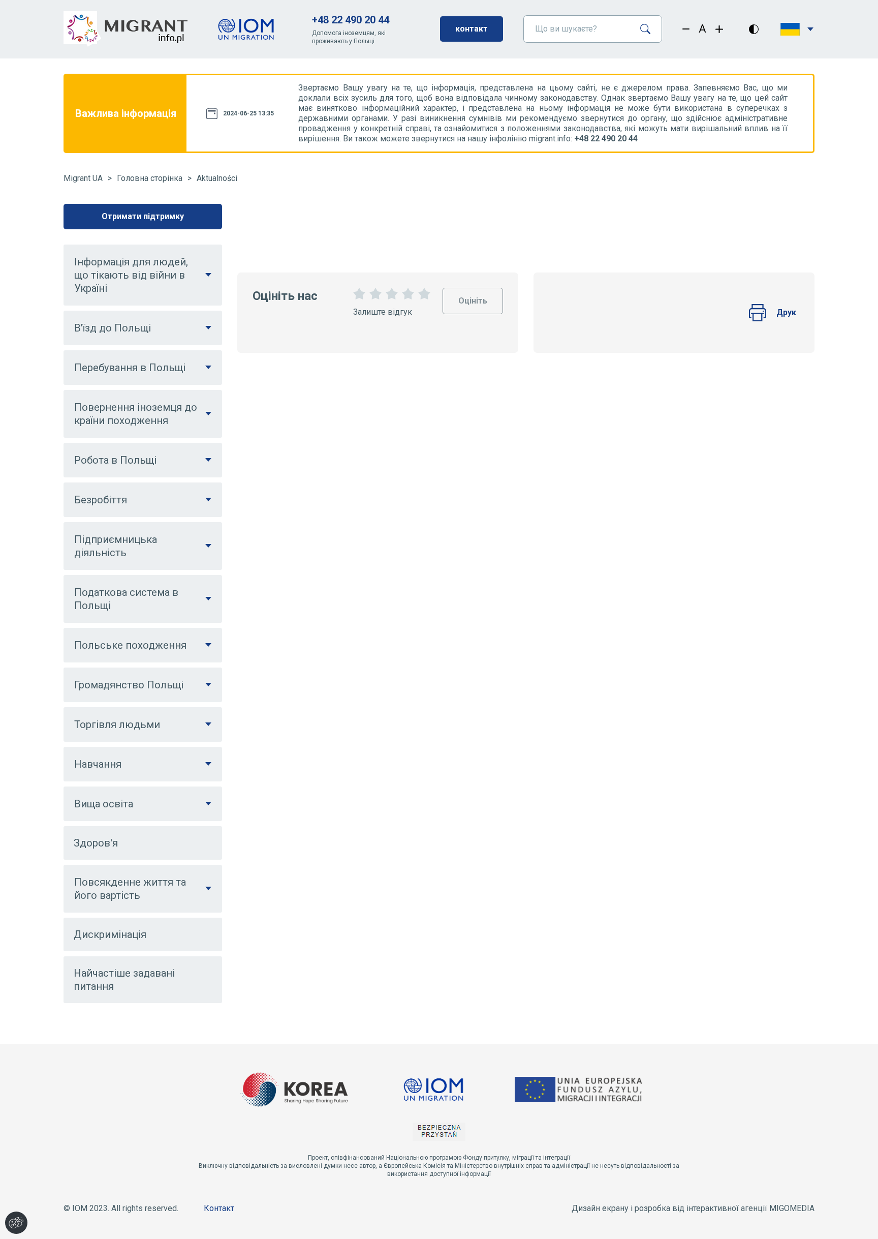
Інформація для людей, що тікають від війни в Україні (131, 275)
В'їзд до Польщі (112, 328)
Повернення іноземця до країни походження (135, 414)
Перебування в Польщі (129, 367)
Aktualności (217, 178)
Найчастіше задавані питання (124, 979)
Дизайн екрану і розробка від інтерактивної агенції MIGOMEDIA (693, 1208)
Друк (786, 312)
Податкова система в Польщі (126, 599)
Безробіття (100, 500)
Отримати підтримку (143, 216)
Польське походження (130, 645)
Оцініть (472, 297)
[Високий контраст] (753, 29)
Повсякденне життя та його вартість (130, 888)
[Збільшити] (719, 29)
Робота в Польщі (115, 460)
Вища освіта (103, 804)
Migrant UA (83, 178)
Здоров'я (96, 843)
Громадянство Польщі (128, 685)
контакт (471, 29)
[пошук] (649, 29)
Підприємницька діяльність (115, 546)
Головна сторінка (149, 178)
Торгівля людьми (117, 724)
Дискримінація (110, 934)
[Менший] (686, 29)
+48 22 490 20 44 (350, 20)
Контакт (219, 1208)
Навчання (97, 764)
